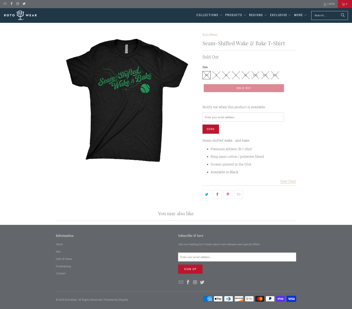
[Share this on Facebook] (217, 194)
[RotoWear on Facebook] (11, 4)
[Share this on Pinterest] (228, 194)
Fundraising (63, 266)
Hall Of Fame (64, 259)
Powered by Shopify (115, 299)
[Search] (343, 15)
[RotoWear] (20, 15)
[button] (209, 15)
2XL (255, 75)
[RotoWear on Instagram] (17, 4)
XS (206, 75)
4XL (275, 75)
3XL (265, 75)
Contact (61, 273)
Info (58, 251)
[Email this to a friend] (238, 194)
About (59, 244)
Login (331, 3)
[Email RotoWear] (5, 4)
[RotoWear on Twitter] (24, 4)
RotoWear (210, 34)
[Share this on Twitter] (206, 194)
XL (246, 75)
